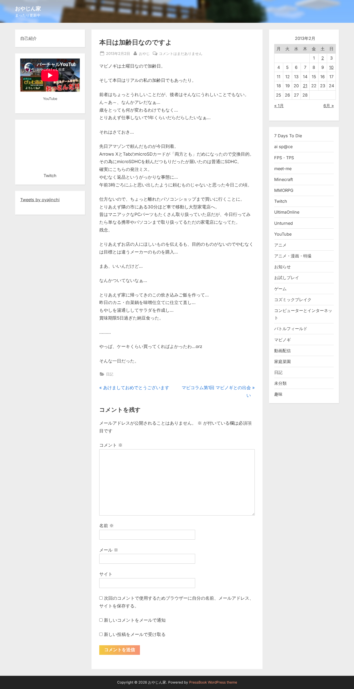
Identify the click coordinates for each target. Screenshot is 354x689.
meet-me (283, 168)
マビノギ (282, 339)
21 (305, 85)
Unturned (283, 223)
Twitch (280, 201)
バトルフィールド (290, 328)
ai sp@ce (283, 146)
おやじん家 (28, 8)
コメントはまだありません (180, 54)
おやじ (144, 53)
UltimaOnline (286, 212)
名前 (106, 525)
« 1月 (279, 105)
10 (331, 67)
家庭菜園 (282, 361)
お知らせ (282, 266)
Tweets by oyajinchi (40, 199)
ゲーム (280, 288)
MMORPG (283, 190)
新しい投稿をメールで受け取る (135, 634)
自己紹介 (28, 38)
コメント (111, 445)
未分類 (280, 383)
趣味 (278, 394)
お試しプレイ (286, 277)
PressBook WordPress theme (213, 682)
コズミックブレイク (292, 299)
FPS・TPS (284, 157)
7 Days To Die (288, 135)
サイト (105, 574)
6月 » (328, 105)
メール (108, 550)
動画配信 (282, 350)
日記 (109, 374)
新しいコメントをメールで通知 (135, 620)
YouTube (283, 234)
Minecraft (283, 179)
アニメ (280, 245)
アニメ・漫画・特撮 (292, 255)
